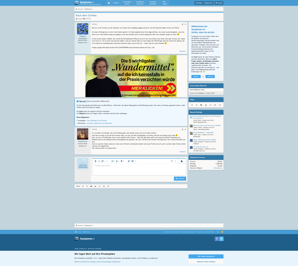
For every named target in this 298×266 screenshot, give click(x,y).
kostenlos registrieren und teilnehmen (99, 123)
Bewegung (196, 136)
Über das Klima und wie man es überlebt (207, 125)
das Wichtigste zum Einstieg (97, 120)
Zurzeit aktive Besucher (198, 86)
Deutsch (88, 232)
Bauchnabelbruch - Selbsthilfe (203, 132)
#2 (185, 129)
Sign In (196, 76)
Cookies (79, 232)
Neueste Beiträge (196, 112)
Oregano (80, 19)
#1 (185, 24)
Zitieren (183, 51)
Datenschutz (200, 232)
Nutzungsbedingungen (187, 232)
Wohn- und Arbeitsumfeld (201, 129)
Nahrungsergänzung (200, 122)
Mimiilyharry (218, 168)
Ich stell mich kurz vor (200, 147)
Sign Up (210, 76)
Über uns (167, 232)
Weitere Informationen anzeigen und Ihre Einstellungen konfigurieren (97, 262)
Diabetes (196, 144)
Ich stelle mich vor (199, 151)
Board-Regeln (210, 232)
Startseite (109, 3)
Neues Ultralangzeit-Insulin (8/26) (204, 140)
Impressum (174, 232)
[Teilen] (182, 24)
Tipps (218, 232)
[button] (116, 3)
